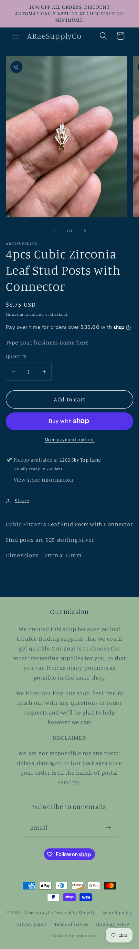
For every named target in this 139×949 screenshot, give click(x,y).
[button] (15, 36)
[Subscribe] (108, 828)
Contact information (73, 935)
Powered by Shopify (74, 912)
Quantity (16, 356)
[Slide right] (85, 230)
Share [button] (22, 500)
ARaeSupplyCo (38, 912)
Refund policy (117, 912)
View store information (44, 479)
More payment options (70, 439)
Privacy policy (32, 924)
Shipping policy (112, 924)
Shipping (14, 314)
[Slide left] (54, 230)
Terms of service (71, 924)
